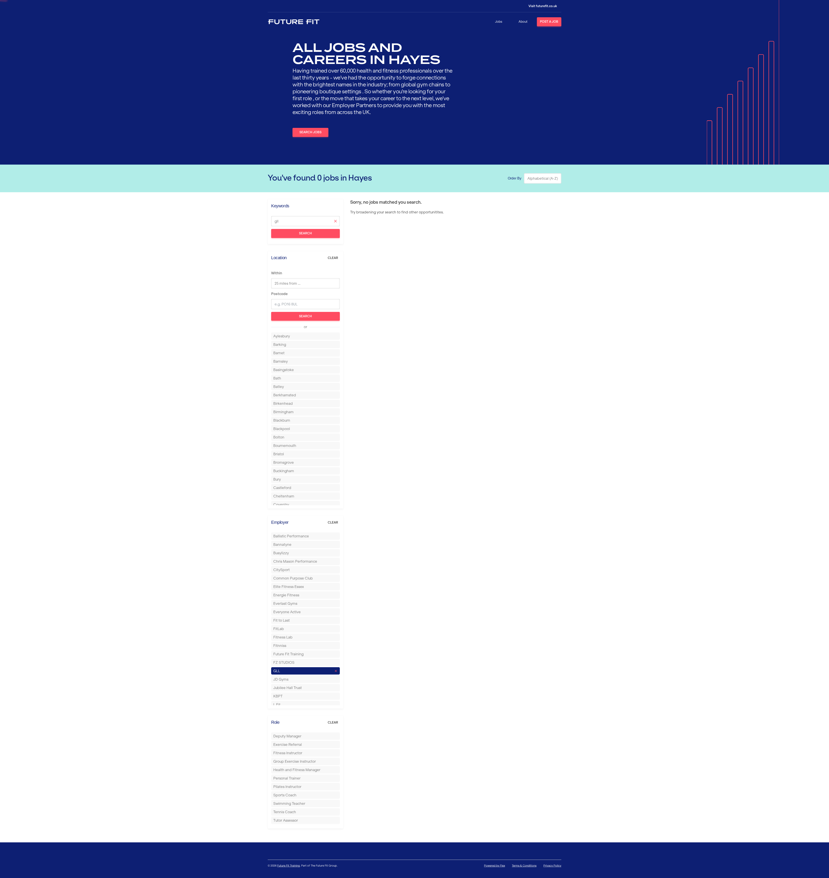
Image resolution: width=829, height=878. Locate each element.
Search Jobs (310, 132)
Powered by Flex (494, 865)
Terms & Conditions (524, 865)
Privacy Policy (552, 865)
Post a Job (549, 22)
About (523, 22)
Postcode (279, 294)
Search (305, 233)
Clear (333, 258)
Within (276, 273)
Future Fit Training (288, 865)
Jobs (498, 22)
